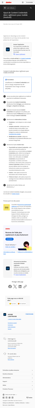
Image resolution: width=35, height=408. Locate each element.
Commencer (10, 325)
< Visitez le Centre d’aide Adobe (14, 319)
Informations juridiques (9, 252)
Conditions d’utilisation (20, 402)
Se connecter (29, 2)
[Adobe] (8, 2)
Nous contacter (11, 359)
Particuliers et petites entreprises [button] (11, 370)
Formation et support (12, 323)
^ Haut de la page (29, 314)
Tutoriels (9, 329)
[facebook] (3, 397)
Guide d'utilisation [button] (10, 8)
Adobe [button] (4, 385)
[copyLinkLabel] (25, 288)
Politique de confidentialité (8, 402)
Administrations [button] (7, 377)
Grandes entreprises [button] (8, 374)
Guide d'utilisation (11, 327)
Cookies (27, 402)
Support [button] (5, 381)
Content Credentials (26, 58)
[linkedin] (12, 397)
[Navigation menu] (2, 2)
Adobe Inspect (15, 194)
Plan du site (5, 405)
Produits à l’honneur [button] (8, 389)
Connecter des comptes (15, 134)
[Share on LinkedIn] (20, 288)
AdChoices (12, 405)
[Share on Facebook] (10, 288)
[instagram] (6, 397)
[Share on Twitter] (15, 288)
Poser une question (12, 348)
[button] (22, 2)
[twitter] (9, 397)
